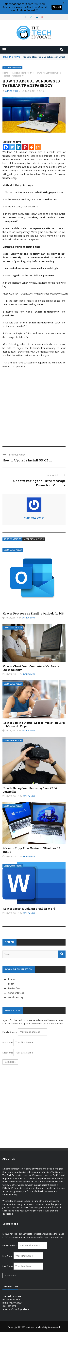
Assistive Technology (12, 68)
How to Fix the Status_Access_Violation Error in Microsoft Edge (33, 724)
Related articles (12, 539)
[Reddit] (31, 147)
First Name (7, 1042)
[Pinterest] (25, 147)
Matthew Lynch (11, 91)
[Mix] (38, 147)
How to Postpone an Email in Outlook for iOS (33, 613)
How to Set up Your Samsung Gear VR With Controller (31, 789)
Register (12, 979)
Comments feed (16, 992)
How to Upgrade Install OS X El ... (27, 460)
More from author (34, 539)
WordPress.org (15, 997)
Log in (11, 983)
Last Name (7, 1052)
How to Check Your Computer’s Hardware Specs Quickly (30, 668)
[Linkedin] (18, 147)
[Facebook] (6, 147)
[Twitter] (12, 147)
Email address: (10, 1031)
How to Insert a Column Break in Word (28, 908)
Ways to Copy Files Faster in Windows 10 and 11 (31, 850)
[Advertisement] (34, 406)
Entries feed (14, 988)
